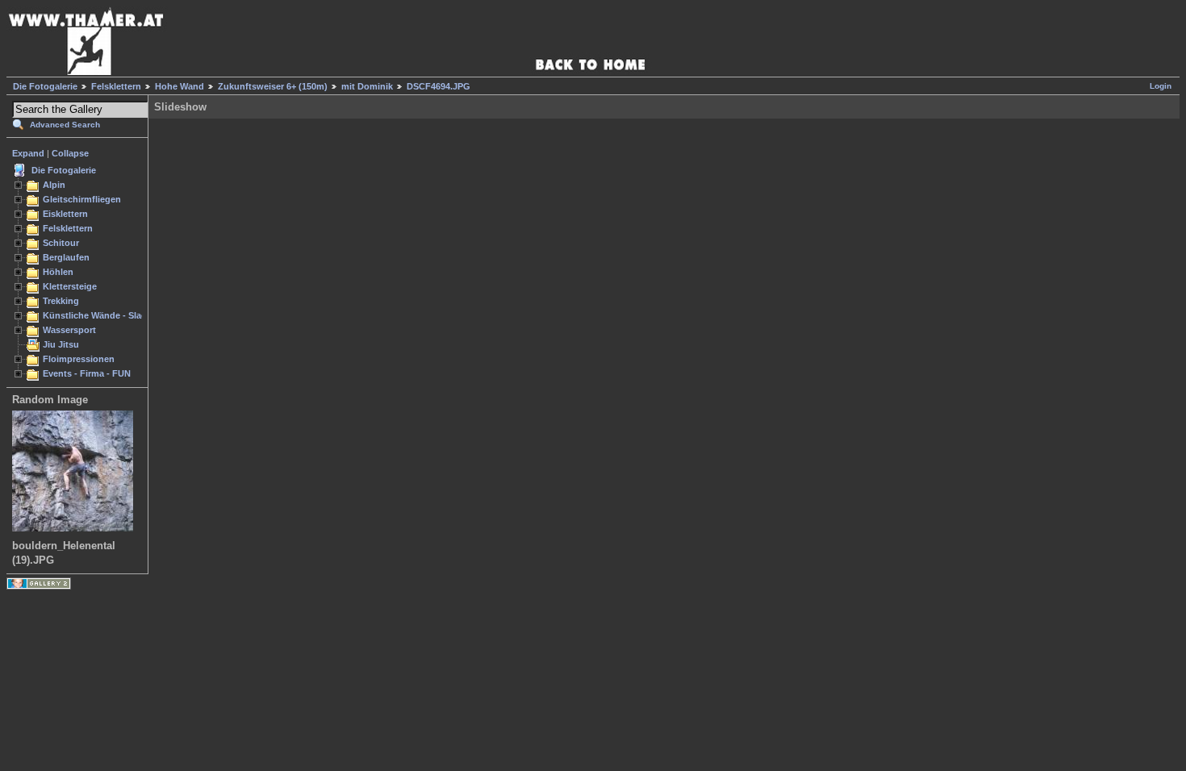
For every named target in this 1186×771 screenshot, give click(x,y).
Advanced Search (65, 124)
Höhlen (58, 272)
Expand (28, 153)
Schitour (61, 243)
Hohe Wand (179, 86)
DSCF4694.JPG (438, 86)
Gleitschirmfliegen (82, 199)
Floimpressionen (79, 359)
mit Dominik (367, 86)
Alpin (54, 185)
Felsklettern (116, 86)
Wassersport (69, 330)
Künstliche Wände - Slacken (102, 315)
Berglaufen (66, 257)
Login (1160, 85)
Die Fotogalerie (45, 86)
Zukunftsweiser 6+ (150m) (273, 86)
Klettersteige (70, 286)
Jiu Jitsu (61, 344)
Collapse (70, 153)
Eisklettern (65, 214)
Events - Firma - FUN (87, 373)
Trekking (61, 301)
